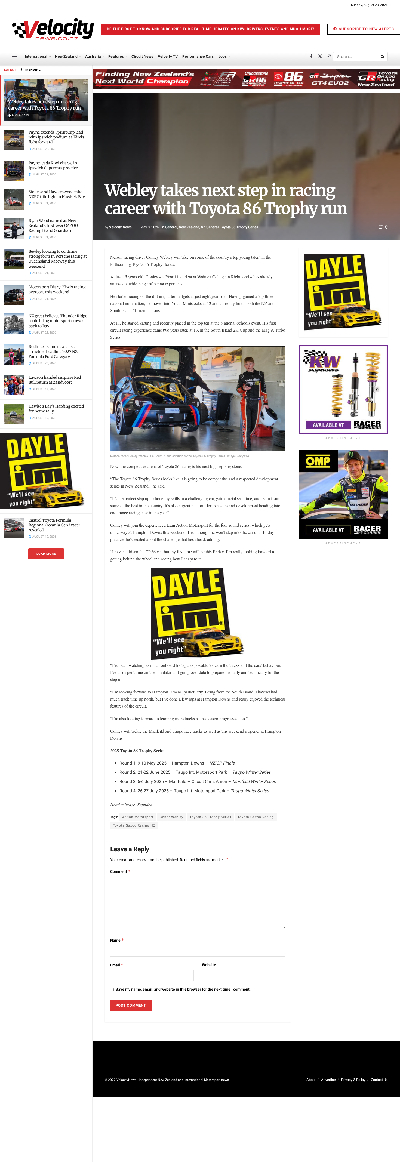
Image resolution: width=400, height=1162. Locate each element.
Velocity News (120, 227)
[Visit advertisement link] (46, 471)
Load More (46, 553)
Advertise (328, 1079)
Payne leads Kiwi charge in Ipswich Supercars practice (53, 165)
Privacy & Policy (353, 1079)
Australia (93, 56)
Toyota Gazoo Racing (256, 817)
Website (209, 965)
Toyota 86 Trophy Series (239, 227)
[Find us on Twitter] (320, 56)
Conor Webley (171, 817)
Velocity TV (168, 56)
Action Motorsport (137, 817)
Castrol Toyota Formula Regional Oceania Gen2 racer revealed (54, 525)
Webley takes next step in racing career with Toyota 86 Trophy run (44, 105)
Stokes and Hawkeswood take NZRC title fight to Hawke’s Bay (57, 194)
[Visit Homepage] (53, 29)
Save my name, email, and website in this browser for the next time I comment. (183, 989)
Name (117, 940)
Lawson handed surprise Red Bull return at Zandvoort (55, 380)
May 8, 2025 (149, 227)
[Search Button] (383, 56)
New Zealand (66, 56)
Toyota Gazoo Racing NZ (134, 825)
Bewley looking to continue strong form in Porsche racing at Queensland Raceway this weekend (58, 259)
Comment (120, 871)
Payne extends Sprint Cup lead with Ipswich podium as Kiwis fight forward (56, 137)
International (36, 56)
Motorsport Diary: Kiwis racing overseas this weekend (57, 289)
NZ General (210, 227)
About (311, 1079)
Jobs (222, 56)
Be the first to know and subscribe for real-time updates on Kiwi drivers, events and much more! (210, 29)
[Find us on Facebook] (311, 56)
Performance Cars (198, 56)
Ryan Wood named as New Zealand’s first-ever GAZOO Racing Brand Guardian (53, 225)
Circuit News (142, 56)
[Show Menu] (14, 56)
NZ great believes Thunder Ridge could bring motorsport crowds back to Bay (58, 320)
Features (116, 56)
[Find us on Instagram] (329, 56)
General (171, 227)
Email (117, 965)
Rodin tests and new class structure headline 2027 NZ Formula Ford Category (53, 351)
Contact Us (379, 1079)
